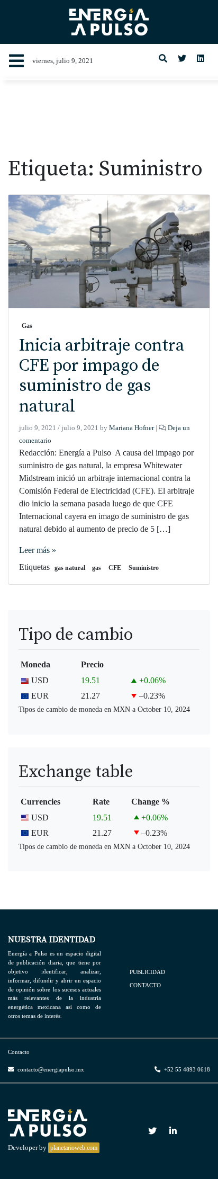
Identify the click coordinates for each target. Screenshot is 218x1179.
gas (96, 567)
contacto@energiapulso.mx (50, 1069)
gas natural (69, 567)
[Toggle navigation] (16, 61)
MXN (121, 709)
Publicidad (147, 972)
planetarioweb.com (73, 1147)
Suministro (144, 567)
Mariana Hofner (131, 428)
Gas (27, 325)
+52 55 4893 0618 (186, 1069)
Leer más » (37, 550)
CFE (114, 567)
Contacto (145, 985)
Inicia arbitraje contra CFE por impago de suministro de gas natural (101, 376)
